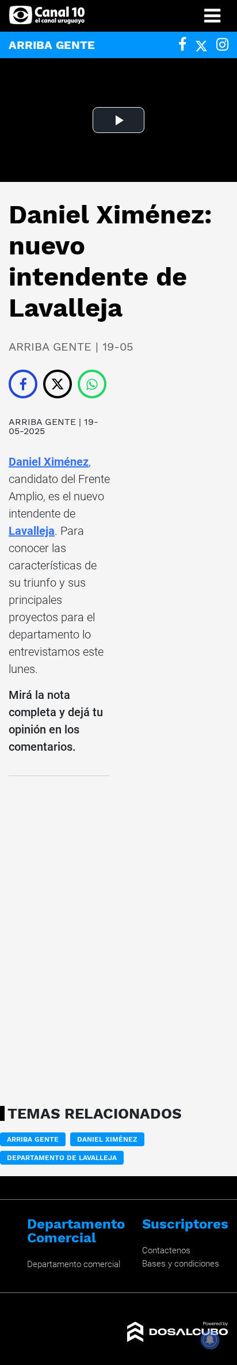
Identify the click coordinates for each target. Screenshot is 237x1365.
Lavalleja (32, 531)
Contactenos (166, 1250)
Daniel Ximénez (49, 462)
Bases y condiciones (180, 1263)
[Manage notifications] (210, 1339)
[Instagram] (222, 44)
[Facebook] (182, 44)
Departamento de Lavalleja (62, 1158)
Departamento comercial (73, 1264)
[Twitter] (201, 44)
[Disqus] (59, 937)
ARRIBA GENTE (42, 421)
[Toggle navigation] (212, 15)
